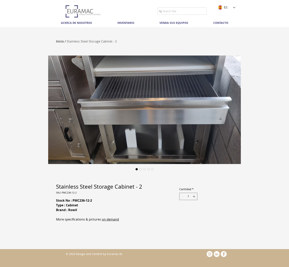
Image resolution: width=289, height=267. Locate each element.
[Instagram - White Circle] (210, 254)
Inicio (60, 41)
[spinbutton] (188, 196)
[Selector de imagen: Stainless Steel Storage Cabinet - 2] (137, 169)
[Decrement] (182, 196)
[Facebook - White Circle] (224, 254)
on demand (110, 219)
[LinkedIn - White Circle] (217, 254)
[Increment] (194, 196)
